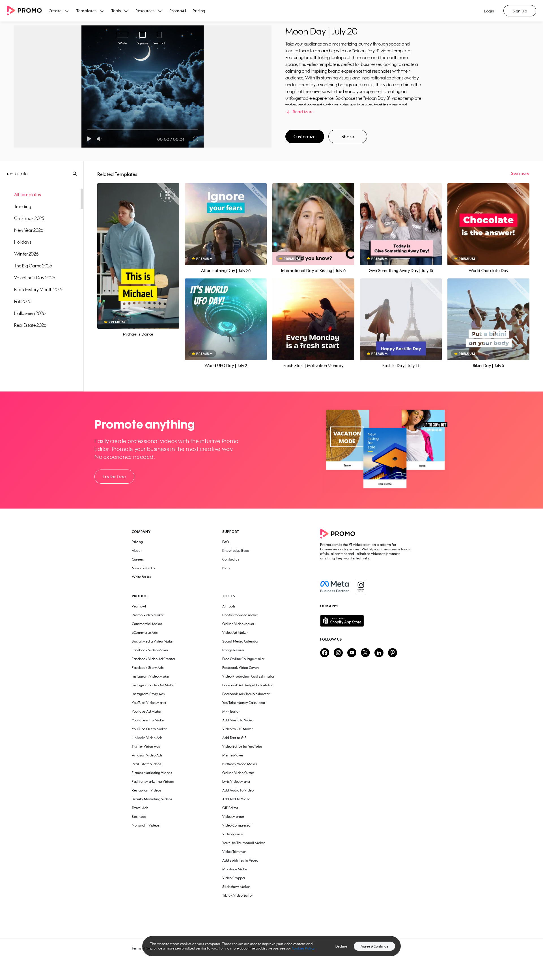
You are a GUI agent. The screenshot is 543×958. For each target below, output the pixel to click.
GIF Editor (230, 808)
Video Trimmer (234, 851)
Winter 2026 (26, 254)
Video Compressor (237, 825)
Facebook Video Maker (150, 650)
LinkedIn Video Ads (147, 738)
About (137, 550)
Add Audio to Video (238, 790)
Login (489, 10)
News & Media (143, 568)
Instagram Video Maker (151, 676)
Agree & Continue (374, 946)
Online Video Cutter (238, 773)
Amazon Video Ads (147, 755)
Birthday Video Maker (239, 764)
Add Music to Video (237, 720)
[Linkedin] (378, 653)
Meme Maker (232, 755)
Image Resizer (233, 650)
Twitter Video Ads (146, 746)
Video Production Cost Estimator (248, 676)
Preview (138, 249)
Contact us (230, 559)
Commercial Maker (147, 624)
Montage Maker (235, 869)
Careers (138, 559)
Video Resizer (233, 834)
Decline (341, 946)
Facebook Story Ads (147, 667)
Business (139, 816)
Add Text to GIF (234, 738)
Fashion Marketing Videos (153, 781)
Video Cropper (233, 878)
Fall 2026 (22, 301)
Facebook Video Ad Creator (154, 659)
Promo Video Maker (148, 615)
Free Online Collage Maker (243, 659)
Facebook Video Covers (241, 667)
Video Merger (233, 816)
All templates (27, 194)
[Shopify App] (365, 621)
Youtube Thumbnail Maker (243, 843)
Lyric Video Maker (236, 781)
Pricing (199, 10)
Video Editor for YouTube (242, 746)
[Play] (88, 138)
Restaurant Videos (146, 790)
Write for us (141, 577)
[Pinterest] (392, 653)
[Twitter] (365, 653)
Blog (226, 568)
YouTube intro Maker (148, 720)
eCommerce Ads (145, 632)
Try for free (114, 476)
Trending (22, 206)
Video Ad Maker (235, 632)
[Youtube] (351, 653)
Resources (145, 10)
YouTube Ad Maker (146, 711)
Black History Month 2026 (38, 289)
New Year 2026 (28, 230)
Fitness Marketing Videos (152, 773)
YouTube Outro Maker (149, 729)
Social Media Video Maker (153, 641)
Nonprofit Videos (146, 825)
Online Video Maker (238, 624)
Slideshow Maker (236, 887)
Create (55, 10)
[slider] (87, 130)
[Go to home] (28, 11)
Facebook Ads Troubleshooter (246, 694)
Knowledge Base (235, 550)
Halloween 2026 (30, 313)
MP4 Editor (231, 711)
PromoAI (177, 10)
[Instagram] (360, 586)
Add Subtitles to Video (240, 860)
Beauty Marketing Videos (152, 799)
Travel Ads (140, 808)
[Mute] (100, 139)
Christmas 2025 (29, 218)
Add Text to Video (236, 799)
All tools (229, 606)
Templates (86, 10)
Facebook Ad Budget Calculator (247, 685)
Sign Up (519, 10)
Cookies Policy (303, 948)
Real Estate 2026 (30, 325)
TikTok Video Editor (237, 895)
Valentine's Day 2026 (34, 277)
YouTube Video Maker (149, 702)
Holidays (22, 242)
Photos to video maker (240, 615)
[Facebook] (334, 586)
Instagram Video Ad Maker (153, 685)
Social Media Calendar (240, 641)
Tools (116, 10)
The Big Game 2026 (33, 266)
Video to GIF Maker (237, 729)
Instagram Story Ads (148, 694)
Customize (305, 136)
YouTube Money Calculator (243, 702)
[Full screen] (196, 139)
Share (347, 136)
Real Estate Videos (146, 764)
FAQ (225, 542)
